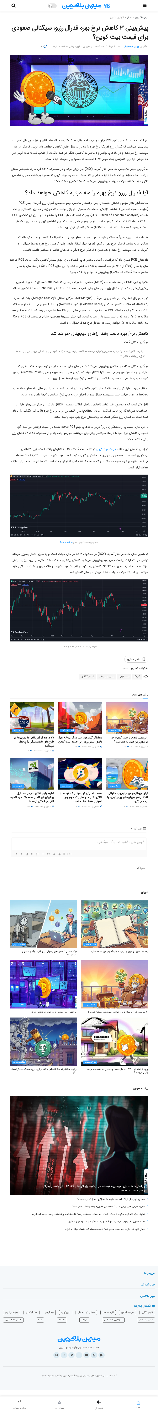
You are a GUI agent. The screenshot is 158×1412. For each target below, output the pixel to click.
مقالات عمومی (115, 730)
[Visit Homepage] (86, 6)
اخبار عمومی (18, 730)
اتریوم (84, 1320)
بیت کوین (124, 677)
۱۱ (29, 750)
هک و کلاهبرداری (13, 1320)
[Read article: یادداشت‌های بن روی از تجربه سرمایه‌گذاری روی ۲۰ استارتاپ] (114, 924)
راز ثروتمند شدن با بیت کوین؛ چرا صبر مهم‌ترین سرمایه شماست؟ (130, 739)
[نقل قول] (48, 854)
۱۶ (77, 806)
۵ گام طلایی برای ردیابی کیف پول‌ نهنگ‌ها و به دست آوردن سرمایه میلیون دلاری (106, 1221)
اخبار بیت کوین (116, 17)
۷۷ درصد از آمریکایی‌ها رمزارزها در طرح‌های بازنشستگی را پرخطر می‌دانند (34, 741)
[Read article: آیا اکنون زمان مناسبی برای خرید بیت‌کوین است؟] (43, 984)
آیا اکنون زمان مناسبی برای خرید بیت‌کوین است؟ (54, 1012)
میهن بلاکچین (141, 17)
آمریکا (137, 677)
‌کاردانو (62, 1320)
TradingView (66, 542)
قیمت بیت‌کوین (106, 449)
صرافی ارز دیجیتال (86, 1312)
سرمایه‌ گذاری (127, 1312)
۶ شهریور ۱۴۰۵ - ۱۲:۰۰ (139, 746)
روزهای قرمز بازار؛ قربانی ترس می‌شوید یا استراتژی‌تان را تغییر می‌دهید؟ (111, 1199)
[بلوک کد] (53, 854)
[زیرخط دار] (26, 854)
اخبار (129, 17)
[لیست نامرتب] (43, 854)
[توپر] (16, 854)
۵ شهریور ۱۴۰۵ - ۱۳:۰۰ (91, 806)
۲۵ (28, 806)
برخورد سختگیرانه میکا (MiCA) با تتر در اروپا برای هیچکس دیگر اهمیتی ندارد (43, 1070)
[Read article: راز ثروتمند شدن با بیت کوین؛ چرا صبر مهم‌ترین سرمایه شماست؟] (128, 718)
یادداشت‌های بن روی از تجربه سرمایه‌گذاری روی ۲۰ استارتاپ (119, 951)
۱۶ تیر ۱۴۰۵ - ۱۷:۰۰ (136, 1190)
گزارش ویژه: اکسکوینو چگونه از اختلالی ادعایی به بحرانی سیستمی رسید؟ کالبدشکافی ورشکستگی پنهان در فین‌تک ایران (88, 1214)
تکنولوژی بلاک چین (113, 1320)
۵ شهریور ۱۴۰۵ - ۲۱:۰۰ (91, 746)
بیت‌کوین (49, 1312)
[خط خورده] (32, 854)
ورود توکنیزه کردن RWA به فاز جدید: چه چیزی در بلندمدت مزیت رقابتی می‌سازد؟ (117, 1070)
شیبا (40, 1320)
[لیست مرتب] (37, 854)
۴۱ (125, 746)
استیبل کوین (31, 1312)
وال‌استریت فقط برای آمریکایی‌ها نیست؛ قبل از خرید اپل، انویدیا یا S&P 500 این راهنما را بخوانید (93, 1186)
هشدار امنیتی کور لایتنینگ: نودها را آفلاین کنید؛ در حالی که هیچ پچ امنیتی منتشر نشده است (81, 797)
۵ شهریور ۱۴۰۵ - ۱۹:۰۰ (43, 750)
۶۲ (76, 746)
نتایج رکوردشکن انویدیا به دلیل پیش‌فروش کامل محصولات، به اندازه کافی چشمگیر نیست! (32, 797)
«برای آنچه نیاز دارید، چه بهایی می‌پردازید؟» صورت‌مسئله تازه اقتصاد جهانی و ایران (105, 1229)
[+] (69, 853)
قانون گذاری (87, 677)
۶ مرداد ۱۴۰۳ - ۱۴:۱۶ (105, 47)
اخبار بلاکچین (66, 786)
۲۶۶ (122, 1190)
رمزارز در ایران (11, 1312)
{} (64, 853)
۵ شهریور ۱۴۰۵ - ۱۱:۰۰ (43, 806)
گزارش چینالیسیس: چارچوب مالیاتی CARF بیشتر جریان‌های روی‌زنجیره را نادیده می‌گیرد (128, 797)
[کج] (21, 854)
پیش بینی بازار (106, 677)
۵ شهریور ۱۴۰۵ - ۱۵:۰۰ (139, 806)
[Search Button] (13, 6)
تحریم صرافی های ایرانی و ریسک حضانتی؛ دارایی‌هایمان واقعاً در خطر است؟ (108, 1206)
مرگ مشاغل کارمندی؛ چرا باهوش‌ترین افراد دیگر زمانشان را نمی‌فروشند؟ (49, 953)
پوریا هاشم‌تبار (131, 47)
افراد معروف (108, 1312)
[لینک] (59, 854)
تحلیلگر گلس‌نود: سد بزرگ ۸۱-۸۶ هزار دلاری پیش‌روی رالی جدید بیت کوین (80, 739)
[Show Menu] (144, 6)
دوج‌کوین (65, 1312)
